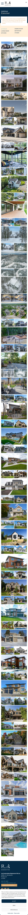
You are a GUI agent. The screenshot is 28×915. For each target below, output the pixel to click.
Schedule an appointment (8, 885)
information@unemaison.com (8, 883)
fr (26, 2)
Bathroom (18, 31)
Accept (14, 901)
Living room (5, 31)
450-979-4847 (4, 881)
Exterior (4, 29)
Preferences (14, 909)
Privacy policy (17, 913)
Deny (14, 905)
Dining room (19, 28)
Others (17, 33)
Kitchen (3, 33)
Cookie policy (10, 913)
